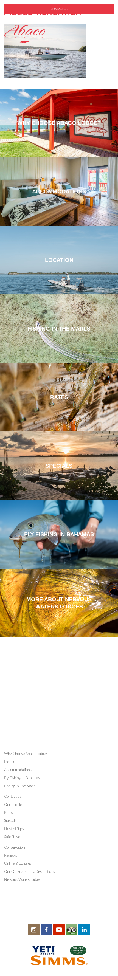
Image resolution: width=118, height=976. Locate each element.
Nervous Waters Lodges (22, 880)
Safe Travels (13, 837)
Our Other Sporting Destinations (29, 872)
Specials (10, 821)
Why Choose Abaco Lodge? (25, 754)
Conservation (14, 848)
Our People (13, 805)
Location (10, 762)
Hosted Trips (14, 829)
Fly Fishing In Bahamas (22, 778)
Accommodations (17, 770)
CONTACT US (59, 8)
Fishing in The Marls (19, 786)
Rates (8, 813)
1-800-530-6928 (61, 17)
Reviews (10, 855)
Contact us (12, 797)
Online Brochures (17, 863)
